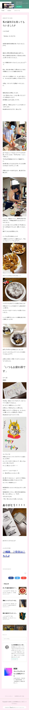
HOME (3, 10)
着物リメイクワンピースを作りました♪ (12, 600)
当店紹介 (9, 10)
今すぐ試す (19, 6)
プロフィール (17, 10)
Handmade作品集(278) (7, 569)
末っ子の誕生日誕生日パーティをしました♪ (13, 588)
